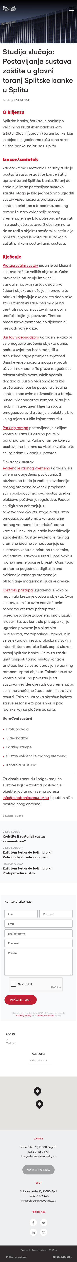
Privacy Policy (23, 1015)
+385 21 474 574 (38, 1195)
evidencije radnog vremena (26, 468)
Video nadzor (38, 1060)
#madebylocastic (62, 1257)
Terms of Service (45, 1015)
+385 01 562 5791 (39, 1151)
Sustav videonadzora (21, 337)
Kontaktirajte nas (38, 1170)
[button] (39, 1105)
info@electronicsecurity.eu (26, 798)
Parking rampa (15, 428)
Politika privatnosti (16, 1257)
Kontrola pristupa (18, 590)
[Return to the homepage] (13, 8)
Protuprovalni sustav (20, 265)
